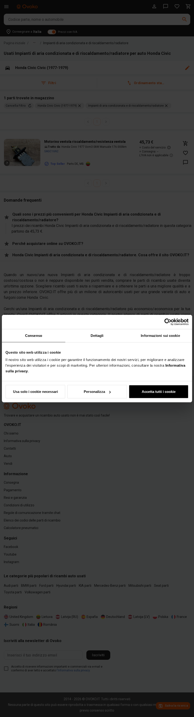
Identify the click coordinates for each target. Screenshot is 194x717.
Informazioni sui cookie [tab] (160, 335)
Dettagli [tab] (97, 335)
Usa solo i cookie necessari (35, 392)
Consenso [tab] (33, 335)
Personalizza (94, 392)
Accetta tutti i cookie (159, 392)
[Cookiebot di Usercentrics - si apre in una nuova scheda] (168, 321)
